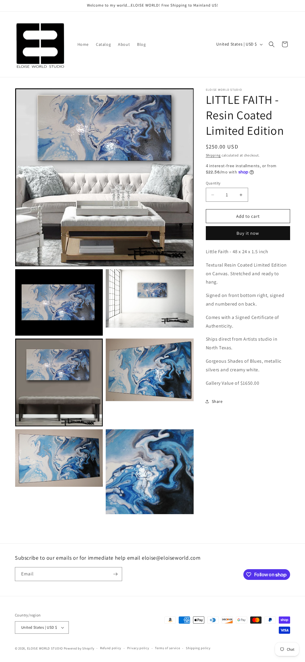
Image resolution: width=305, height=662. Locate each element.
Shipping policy (198, 648)
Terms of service (167, 648)
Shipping (213, 155)
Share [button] (217, 401)
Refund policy (110, 648)
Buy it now (247, 233)
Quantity (213, 183)
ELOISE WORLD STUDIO (45, 648)
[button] (271, 44)
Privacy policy (138, 648)
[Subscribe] (115, 574)
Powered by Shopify (79, 648)
